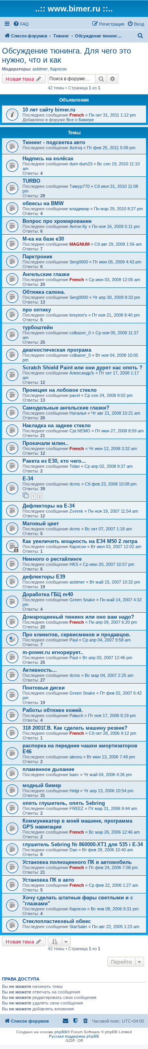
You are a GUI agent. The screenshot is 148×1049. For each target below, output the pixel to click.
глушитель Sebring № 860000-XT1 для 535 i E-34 (82, 844)
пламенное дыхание (48, 769)
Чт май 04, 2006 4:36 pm (108, 774)
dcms (74, 484)
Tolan (74, 466)
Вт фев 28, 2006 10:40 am (107, 849)
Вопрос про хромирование (57, 221)
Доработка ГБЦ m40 (47, 594)
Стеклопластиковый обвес (56, 921)
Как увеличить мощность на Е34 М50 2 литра (79, 541)
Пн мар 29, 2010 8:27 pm (118, 208)
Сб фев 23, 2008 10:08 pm (111, 484)
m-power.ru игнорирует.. (52, 652)
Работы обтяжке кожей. (52, 710)
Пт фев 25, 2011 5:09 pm (111, 147)
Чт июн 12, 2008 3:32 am (113, 448)
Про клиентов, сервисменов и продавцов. (76, 635)
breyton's (78, 315)
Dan (73, 849)
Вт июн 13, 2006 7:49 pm (111, 756)
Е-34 (27, 479)
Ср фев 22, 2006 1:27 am (113, 885)
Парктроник (37, 256)
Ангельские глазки (45, 274)
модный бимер (41, 785)
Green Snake (82, 599)
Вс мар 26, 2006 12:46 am (114, 832)
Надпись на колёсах (47, 158)
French (76, 115)
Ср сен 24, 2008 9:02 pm (108, 395)
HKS (73, 564)
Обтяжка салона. (43, 292)
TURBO (31, 181)
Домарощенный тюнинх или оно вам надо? (78, 617)
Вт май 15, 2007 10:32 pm (115, 582)
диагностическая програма (56, 350)
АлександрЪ (81, 373)
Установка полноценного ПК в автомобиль (77, 862)
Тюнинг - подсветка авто (53, 142)
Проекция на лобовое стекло (59, 390)
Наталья (77, 413)
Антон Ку (78, 226)
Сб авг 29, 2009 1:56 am (118, 244)
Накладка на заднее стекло (56, 425)
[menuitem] (21, 24)
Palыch (76, 715)
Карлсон (58, 69)
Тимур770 (79, 186)
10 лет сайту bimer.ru (48, 110)
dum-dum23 (80, 163)
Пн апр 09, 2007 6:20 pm (113, 622)
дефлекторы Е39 (43, 577)
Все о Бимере (80, 119)
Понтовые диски (43, 688)
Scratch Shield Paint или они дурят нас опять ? (82, 368)
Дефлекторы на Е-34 (48, 506)
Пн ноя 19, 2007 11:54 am (113, 511)
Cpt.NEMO (79, 430)
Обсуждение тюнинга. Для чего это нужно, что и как (66, 55)
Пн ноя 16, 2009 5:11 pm (116, 226)
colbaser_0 (80, 332)
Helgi (74, 790)
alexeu (75, 756)
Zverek (76, 511)
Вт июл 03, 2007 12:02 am (116, 546)
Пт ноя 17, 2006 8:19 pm (112, 715)
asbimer (40, 69)
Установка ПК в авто (48, 880)
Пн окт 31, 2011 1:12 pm (112, 115)
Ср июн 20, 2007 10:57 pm (108, 564)
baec (74, 774)
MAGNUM (79, 244)
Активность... (39, 670)
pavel (74, 395)
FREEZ (76, 808)
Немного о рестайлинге (52, 559)
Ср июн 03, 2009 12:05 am (114, 279)
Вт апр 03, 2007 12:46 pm (107, 657)
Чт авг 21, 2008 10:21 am (115, 413)
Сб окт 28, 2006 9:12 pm (112, 733)
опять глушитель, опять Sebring (63, 803)
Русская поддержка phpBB (74, 1036)
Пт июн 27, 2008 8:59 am (119, 430)
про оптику (36, 310)
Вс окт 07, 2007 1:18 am (108, 528)
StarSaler (78, 926)
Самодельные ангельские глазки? (65, 408)
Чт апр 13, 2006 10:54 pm (108, 790)
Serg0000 (78, 261)
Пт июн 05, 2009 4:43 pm (117, 261)
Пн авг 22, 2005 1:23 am (115, 926)
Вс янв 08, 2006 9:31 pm (115, 908)
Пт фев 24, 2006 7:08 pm (113, 867)
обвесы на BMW (43, 203)
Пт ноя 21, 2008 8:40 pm (116, 315)
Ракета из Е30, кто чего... (54, 461)
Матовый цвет (40, 523)
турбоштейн (37, 327)
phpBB (60, 1032)
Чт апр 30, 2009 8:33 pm (116, 297)
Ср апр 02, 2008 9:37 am (108, 466)
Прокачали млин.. (45, 443)
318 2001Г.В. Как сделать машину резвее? (74, 728)
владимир (79, 208)
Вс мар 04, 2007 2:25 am (109, 675)
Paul (73, 640)
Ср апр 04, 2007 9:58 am (106, 640)
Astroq (75, 147)
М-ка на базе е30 (43, 239)
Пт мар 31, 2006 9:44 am (112, 808)
